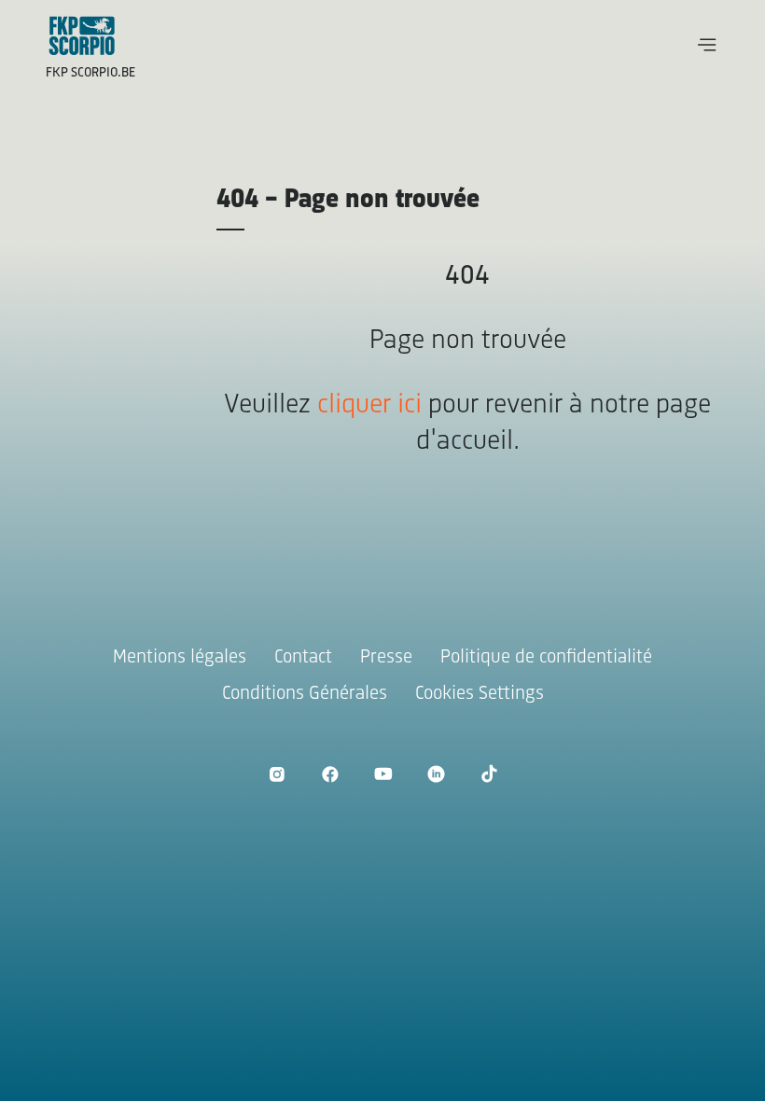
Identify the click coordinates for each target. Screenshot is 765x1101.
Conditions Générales (304, 694)
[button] (707, 45)
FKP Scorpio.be (90, 73)
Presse (386, 657)
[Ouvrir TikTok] (489, 774)
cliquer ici (369, 405)
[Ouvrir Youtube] (383, 774)
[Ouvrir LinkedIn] (436, 774)
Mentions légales (179, 657)
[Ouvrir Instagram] (276, 774)
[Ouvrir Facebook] (329, 774)
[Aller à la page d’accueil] (82, 35)
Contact (303, 657)
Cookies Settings (479, 694)
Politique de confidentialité (546, 657)
